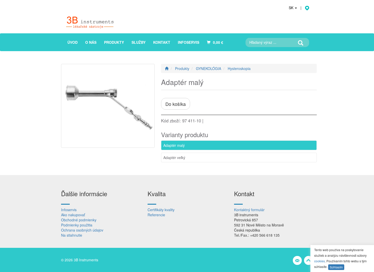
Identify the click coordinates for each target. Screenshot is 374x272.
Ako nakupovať (73, 214)
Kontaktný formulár (249, 209)
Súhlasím (336, 267)
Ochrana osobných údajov (82, 230)
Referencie (156, 214)
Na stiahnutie (71, 235)
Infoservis (69, 209)
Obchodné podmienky (78, 219)
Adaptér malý (174, 145)
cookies (319, 261)
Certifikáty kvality (161, 209)
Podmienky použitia (76, 224)
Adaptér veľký (174, 157)
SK (291, 7)
